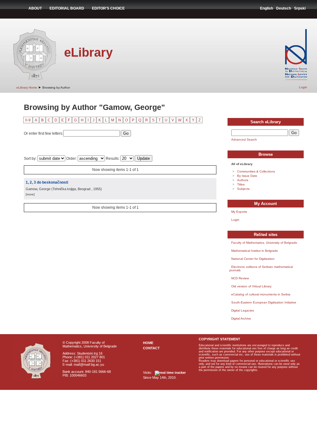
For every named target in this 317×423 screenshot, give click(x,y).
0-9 (28, 120)
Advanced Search (244, 139)
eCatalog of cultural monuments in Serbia (260, 294)
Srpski (300, 8)
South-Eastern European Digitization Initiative (263, 302)
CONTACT (151, 348)
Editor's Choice (108, 8)
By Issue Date (247, 175)
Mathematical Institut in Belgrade (254, 250)
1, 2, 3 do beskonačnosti (47, 182)
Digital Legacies (242, 310)
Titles (241, 184)
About (35, 8)
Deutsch (283, 8)
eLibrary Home (26, 87)
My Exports (239, 211)
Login (303, 87)
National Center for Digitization (253, 258)
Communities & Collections (256, 171)
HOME (148, 343)
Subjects (243, 188)
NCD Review (240, 278)
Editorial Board (67, 8)
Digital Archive (241, 318)
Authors (242, 180)
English (266, 8)
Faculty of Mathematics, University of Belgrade (264, 242)
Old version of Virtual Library (251, 286)
